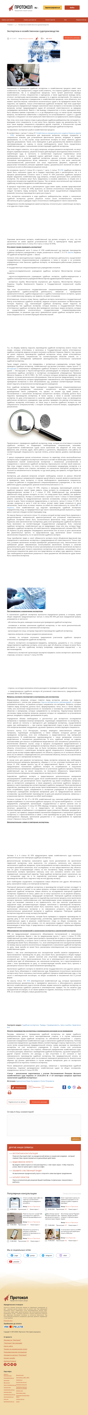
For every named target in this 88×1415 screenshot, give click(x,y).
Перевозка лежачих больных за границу (21, 1387)
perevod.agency (8, 1392)
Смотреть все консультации (72, 1193)
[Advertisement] (44, 223)
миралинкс (6, 1380)
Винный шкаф (20, 1375)
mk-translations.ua (8, 1397)
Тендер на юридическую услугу (15, 1349)
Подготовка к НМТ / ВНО (22, 1377)
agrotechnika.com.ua (9, 1389)
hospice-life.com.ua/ (21, 1382)
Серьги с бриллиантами (7, 1375)
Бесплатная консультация (25, 1153)
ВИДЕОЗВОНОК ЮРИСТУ (23, 1162)
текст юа (6, 1399)
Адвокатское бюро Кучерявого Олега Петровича (35, 1081)
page (16, 1255)
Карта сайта (8, 1346)
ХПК (61, 170)
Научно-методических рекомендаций (56, 702)
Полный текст (8, 1320)
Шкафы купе (19, 1390)
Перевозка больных (21, 1384)
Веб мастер (7, 1382)
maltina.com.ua (20, 1399)
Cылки (18, 1401)
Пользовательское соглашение (15, 1352)
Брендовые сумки (21, 1393)
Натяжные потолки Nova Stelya (22, 1396)
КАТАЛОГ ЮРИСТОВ (21, 1177)
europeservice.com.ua (9, 1394)
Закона (70, 252)
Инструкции (12, 368)
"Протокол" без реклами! (13, 1343)
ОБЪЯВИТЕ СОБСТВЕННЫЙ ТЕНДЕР (27, 1170)
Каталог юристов (50, 20)
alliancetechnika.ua (9, 1378)
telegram (49, 1255)
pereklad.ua (19, 1380)
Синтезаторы (7, 1387)
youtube (16, 1262)
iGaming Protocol (10, 1361)
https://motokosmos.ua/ (10, 1385)
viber (65, 1255)
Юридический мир (81, 20)
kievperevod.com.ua (9, 1401)
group (32, 1255)
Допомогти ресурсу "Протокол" (15, 1355)
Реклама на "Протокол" (12, 1340)
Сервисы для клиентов (8, 20)
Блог (65, 20)
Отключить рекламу (72, 38)
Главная (10, 25)
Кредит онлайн (9, 1358)
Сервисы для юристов (30, 20)
